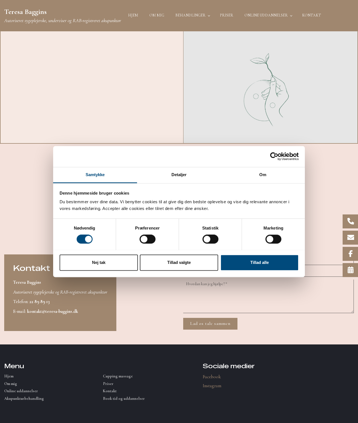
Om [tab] (262, 174)
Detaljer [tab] (179, 174)
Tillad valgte (179, 262)
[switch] (148, 239)
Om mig (10, 384)
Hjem (8, 376)
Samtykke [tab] (95, 174)
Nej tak (98, 262)
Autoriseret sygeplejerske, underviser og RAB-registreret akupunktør (62, 15)
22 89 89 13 (39, 301)
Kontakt (110, 391)
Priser (108, 384)
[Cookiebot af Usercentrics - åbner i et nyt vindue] (274, 156)
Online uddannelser (21, 391)
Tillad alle (259, 262)
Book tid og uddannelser (124, 399)
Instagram (212, 386)
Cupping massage (118, 376)
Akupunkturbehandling (24, 399)
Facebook (212, 377)
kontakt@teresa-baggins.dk (52, 311)
